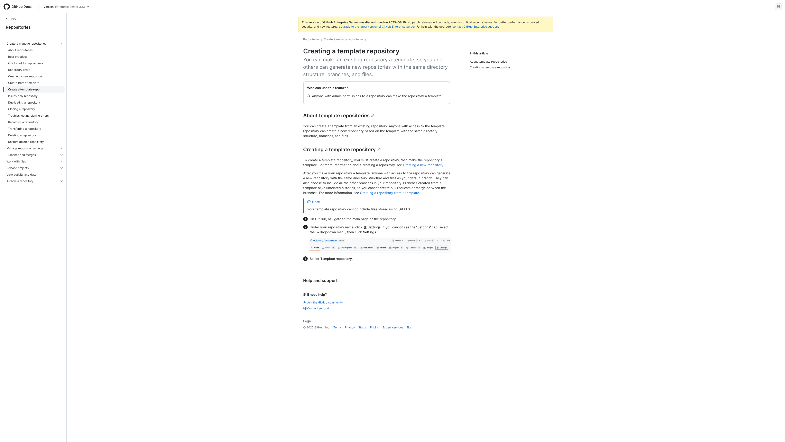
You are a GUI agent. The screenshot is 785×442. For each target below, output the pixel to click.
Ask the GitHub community (325, 302)
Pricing (374, 327)
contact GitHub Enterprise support (475, 26)
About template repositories (336, 115)
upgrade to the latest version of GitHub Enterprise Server (377, 26)
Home (13, 18)
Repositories (18, 27)
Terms (337, 327)
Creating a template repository (339, 149)
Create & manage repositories (343, 39)
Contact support (318, 308)
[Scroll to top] (776, 433)
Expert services (392, 327)
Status (362, 327)
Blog (409, 327)
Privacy (350, 327)
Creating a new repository (423, 165)
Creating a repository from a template (389, 193)
